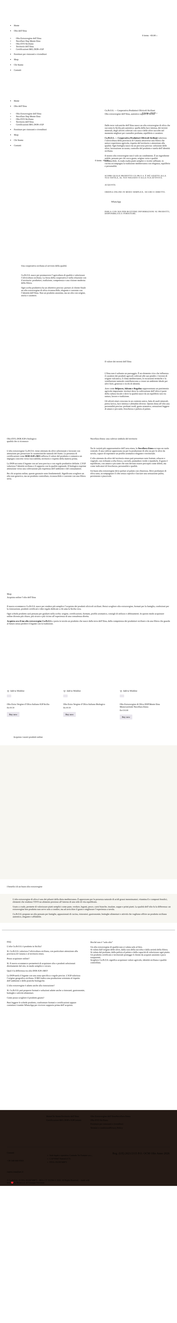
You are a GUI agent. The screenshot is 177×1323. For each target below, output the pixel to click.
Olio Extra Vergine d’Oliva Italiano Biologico (84, 704)
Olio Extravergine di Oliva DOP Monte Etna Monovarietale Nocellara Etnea (140, 705)
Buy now (13, 714)
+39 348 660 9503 (15, 1160)
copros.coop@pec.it (15, 1172)
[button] (91, 171)
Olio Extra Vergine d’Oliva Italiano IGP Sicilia (28, 704)
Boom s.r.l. (21, 1183)
